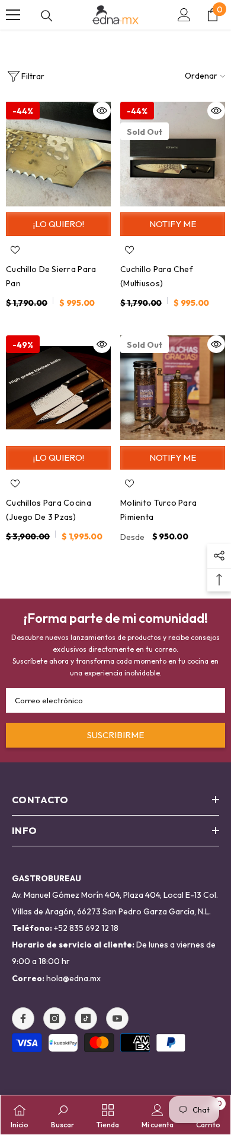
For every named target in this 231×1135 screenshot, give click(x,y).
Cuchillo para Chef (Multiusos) (156, 276)
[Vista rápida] (102, 110)
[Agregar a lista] (15, 249)
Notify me (172, 223)
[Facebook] (23, 1018)
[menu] (13, 15)
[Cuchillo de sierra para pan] (58, 154)
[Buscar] (47, 16)
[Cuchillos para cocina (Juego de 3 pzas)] (58, 387)
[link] (62, 1115)
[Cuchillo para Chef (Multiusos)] (172, 154)
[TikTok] (86, 1018)
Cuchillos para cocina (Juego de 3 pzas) (48, 509)
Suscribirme (115, 735)
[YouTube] (117, 1018)
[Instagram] (54, 1018)
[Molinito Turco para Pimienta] (172, 387)
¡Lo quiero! (58, 223)
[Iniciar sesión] (184, 14)
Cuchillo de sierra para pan (51, 276)
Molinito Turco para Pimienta (158, 509)
